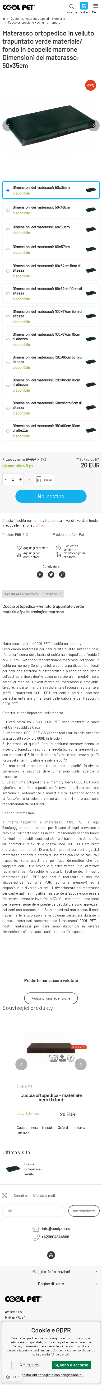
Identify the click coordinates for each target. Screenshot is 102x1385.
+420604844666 (55, 1236)
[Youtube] (51, 1255)
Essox (48, 479)
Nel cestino (51, 496)
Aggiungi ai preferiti (36, 548)
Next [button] (94, 125)
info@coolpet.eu (56, 1228)
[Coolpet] (3, 18)
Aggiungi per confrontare (31, 554)
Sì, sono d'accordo (71, 1365)
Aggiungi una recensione (51, 998)
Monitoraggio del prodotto (75, 554)
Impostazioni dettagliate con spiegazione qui (51, 1375)
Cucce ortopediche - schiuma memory (34, 22)
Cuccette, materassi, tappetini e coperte (38, 18)
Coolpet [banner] (18, 8)
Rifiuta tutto (29, 1365)
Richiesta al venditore (71, 547)
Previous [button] (8, 125)
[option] (51, 125)
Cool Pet (78, 534)
